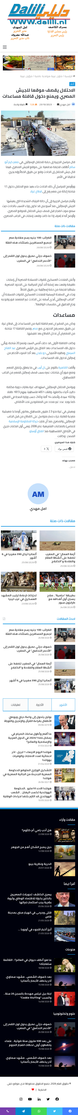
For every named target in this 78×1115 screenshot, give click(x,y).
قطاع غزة (36, 191)
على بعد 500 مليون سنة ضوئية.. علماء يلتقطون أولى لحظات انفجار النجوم (28, 1042)
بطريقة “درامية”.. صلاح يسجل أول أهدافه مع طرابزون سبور (61, 599)
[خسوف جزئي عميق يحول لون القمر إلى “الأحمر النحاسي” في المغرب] (64, 260)
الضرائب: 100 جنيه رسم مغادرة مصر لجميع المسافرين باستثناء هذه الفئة (28, 240)
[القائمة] (5, 47)
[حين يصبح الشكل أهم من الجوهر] (64, 852)
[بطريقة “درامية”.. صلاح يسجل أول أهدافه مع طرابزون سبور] (57, 582)
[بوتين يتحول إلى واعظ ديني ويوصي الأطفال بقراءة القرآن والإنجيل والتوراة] (64, 722)
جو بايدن (41, 353)
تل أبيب (41, 367)
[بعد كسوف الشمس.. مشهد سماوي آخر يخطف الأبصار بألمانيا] (64, 982)
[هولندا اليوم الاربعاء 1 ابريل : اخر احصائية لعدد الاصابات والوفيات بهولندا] (64, 757)
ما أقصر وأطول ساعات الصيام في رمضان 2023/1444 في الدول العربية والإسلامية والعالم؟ (29, 737)
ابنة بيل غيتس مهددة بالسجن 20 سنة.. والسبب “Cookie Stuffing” (27, 995)
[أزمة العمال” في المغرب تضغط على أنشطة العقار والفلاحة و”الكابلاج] (57, 540)
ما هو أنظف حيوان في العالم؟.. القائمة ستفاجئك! (27, 961)
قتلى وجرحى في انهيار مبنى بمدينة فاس (29, 914)
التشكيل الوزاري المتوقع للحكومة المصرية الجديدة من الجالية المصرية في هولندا (27, 774)
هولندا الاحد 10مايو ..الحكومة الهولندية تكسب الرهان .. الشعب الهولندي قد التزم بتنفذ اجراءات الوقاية (27, 792)
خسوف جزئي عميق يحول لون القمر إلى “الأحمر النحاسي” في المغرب (27, 258)
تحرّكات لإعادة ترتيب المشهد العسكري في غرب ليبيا (19, 597)
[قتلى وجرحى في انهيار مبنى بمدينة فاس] (64, 918)
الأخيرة (40, 704)
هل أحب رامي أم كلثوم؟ (36, 830)
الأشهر (63, 704)
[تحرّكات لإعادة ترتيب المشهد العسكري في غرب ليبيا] (19, 582)
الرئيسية (68, 76)
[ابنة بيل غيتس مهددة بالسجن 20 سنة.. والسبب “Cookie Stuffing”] (64, 999)
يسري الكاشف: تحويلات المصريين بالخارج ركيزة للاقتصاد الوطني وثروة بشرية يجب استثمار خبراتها (29, 898)
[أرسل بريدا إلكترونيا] (58, 104)
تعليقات (15, 704)
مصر (35, 328)
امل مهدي (65, 104)
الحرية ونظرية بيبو (39, 863)
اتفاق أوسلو (37, 431)
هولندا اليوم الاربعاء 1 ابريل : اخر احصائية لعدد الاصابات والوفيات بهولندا (31, 756)
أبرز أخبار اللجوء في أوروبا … (34, 929)
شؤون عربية (26, 76)
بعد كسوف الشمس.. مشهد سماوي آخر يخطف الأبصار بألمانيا (28, 978)
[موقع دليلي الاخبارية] (39, 22)
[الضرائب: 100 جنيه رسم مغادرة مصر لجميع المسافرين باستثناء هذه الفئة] (64, 242)
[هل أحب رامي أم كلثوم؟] (64, 835)
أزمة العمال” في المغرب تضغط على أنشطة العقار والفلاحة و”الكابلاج (60, 558)
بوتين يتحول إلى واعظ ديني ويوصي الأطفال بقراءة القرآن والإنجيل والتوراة (27, 718)
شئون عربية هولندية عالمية (48, 76)
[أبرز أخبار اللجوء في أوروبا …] (64, 935)
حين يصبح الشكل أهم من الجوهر (31, 847)
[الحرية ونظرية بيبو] (64, 869)
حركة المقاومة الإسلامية (23, 421)
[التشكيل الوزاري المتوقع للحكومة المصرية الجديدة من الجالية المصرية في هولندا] (64, 775)
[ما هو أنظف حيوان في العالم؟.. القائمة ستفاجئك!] (64, 965)
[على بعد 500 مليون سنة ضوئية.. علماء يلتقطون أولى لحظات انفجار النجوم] (64, 1046)
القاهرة (63, 367)
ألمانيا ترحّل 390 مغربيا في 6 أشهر (19, 556)
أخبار (72, 84)
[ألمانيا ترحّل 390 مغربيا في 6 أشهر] (19, 540)
